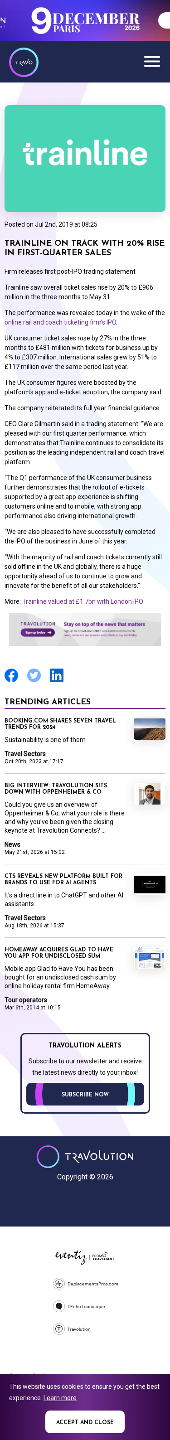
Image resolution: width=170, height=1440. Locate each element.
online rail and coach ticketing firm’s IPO (60, 322)
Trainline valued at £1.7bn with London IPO (82, 601)
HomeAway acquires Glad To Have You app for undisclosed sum (59, 953)
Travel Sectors (25, 753)
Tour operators (26, 1000)
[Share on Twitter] (34, 681)
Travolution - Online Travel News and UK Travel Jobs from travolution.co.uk (85, 1156)
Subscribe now (85, 1095)
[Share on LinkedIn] (56, 681)
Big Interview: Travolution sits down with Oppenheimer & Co (56, 789)
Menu (151, 61)
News (12, 844)
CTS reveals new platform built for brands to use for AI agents (63, 880)
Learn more (60, 1397)
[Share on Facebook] (11, 681)
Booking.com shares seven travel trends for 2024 (60, 724)
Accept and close (85, 1422)
